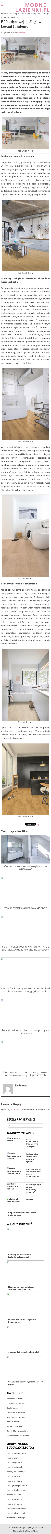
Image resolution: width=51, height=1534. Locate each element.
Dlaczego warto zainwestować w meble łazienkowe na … (33, 1173)
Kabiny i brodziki (13, 1422)
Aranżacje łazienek (17, 13)
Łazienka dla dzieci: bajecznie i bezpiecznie (22, 1320)
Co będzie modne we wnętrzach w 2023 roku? (25, 867)
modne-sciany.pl (14, 1467)
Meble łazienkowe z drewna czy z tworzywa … (32, 1143)
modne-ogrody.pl (14, 1462)
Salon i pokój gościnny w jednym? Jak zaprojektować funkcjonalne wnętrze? (25, 948)
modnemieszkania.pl (16, 1518)
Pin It (39, 824)
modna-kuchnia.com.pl (17, 1490)
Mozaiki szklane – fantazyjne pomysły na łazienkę (25, 1031)
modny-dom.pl (13, 1458)
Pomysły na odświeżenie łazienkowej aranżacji (19, 1255)
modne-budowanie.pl (16, 1453)
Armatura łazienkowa (16, 1403)
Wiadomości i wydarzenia (18, 1435)
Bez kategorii (12, 1408)
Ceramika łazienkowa (16, 1412)
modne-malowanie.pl (16, 1508)
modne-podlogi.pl (14, 1481)
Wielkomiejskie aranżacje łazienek (25, 908)
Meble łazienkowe (14, 1426)
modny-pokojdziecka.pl (17, 1485)
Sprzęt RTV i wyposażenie (17, 1431)
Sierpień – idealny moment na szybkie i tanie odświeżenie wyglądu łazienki (25, 990)
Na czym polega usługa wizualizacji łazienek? (33, 1188)
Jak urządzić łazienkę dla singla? (23, 1352)
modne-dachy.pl (14, 1495)
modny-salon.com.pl (16, 1471)
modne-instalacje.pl (15, 1499)
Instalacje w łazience (16, 1417)
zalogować (16, 1109)
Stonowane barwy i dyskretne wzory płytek (25, 1383)
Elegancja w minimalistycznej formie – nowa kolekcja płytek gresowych (25, 1073)
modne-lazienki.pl (32, 7)
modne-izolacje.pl (15, 1504)
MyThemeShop (30, 1531)
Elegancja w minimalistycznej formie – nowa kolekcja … (22, 1288)
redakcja (21, 32)
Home (4, 13)
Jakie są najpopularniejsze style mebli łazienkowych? (22, 1207)
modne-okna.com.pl (16, 1513)
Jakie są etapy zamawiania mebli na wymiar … (32, 1158)
